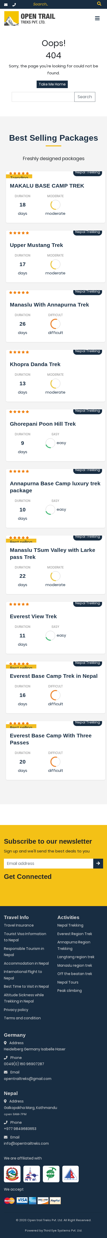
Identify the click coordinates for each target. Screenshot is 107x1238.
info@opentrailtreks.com (26, 1143)
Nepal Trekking (70, 925)
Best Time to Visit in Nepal (26, 986)
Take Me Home (52, 84)
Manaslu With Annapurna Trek (49, 305)
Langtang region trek (76, 957)
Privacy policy (16, 1009)
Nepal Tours (67, 982)
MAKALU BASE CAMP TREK (47, 186)
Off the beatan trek (74, 973)
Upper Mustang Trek (36, 245)
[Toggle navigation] (97, 18)
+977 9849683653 (20, 1128)
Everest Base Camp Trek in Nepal (54, 676)
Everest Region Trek (74, 933)
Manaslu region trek (74, 965)
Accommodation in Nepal (26, 963)
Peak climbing (69, 990)
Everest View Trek (33, 616)
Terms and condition (22, 1018)
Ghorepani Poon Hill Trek (43, 424)
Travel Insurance (19, 925)
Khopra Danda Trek (35, 364)
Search (85, 97)
